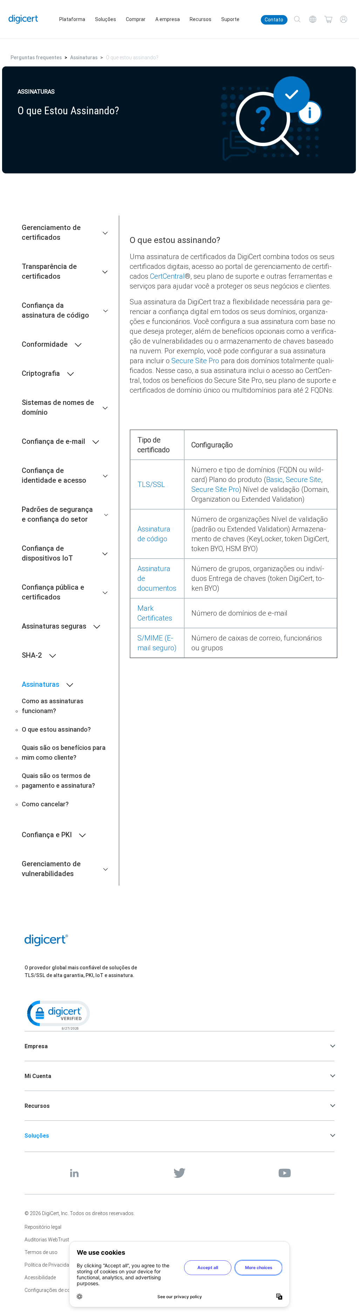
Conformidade (45, 344)
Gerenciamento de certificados (51, 232)
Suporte (230, 19)
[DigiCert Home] (23, 19)
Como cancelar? (45, 804)
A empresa (167, 19)
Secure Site (303, 479)
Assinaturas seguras (54, 626)
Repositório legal (43, 1227)
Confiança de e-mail (53, 441)
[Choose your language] (313, 19)
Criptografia (41, 373)
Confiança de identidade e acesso (54, 475)
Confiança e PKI (47, 834)
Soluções (105, 19)
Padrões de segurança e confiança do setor (57, 514)
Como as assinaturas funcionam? (52, 706)
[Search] (297, 19)
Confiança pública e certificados (53, 592)
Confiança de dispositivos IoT (47, 553)
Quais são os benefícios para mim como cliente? (64, 752)
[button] (58, 1014)
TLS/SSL (151, 484)
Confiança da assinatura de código (55, 310)
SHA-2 (32, 655)
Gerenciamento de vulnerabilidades (51, 868)
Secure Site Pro (195, 360)
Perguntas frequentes (36, 57)
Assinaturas (83, 57)
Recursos (200, 19)
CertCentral (167, 276)
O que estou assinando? (56, 729)
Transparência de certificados (49, 271)
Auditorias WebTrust (47, 1239)
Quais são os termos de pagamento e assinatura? (58, 780)
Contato (274, 19)
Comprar (135, 19)
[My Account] (344, 19)
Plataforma (72, 19)
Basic (274, 479)
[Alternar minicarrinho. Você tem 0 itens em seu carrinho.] (328, 19)
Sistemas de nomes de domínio (58, 407)
